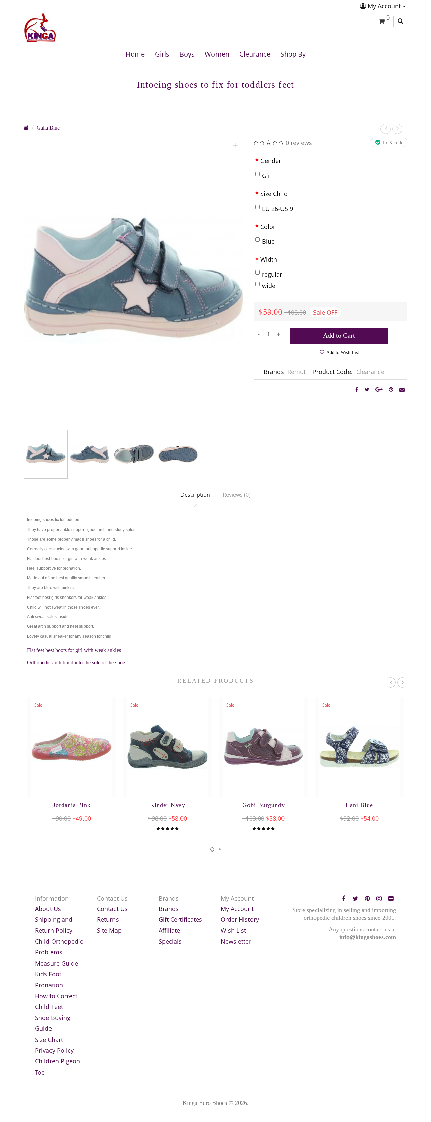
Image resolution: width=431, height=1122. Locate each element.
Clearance (254, 54)
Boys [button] (187, 54)
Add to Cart (339, 335)
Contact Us (112, 909)
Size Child (274, 194)
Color (267, 227)
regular (272, 274)
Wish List (233, 930)
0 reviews (299, 143)
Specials (170, 941)
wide (268, 286)
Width (268, 259)
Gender (270, 161)
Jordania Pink (72, 805)
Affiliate (169, 930)
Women (217, 54)
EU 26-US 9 (277, 209)
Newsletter (236, 941)
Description (195, 494)
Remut (296, 372)
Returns (108, 919)
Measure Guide (56, 963)
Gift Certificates (180, 919)
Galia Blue (48, 128)
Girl (267, 176)
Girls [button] (162, 54)
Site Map (109, 930)
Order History (240, 919)
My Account (384, 6)
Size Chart (49, 1040)
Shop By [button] (293, 54)
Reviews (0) (237, 494)
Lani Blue (359, 805)
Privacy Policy (54, 1050)
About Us (48, 909)
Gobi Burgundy (263, 805)
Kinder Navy (167, 805)
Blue (268, 241)
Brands (169, 909)
